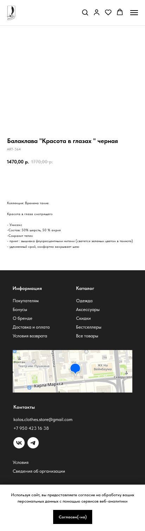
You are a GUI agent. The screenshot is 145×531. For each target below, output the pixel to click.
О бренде (22, 318)
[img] (33, 442)
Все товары (87, 335)
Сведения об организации (39, 471)
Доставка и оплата (31, 327)
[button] (85, 12)
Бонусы (20, 309)
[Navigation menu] (134, 12)
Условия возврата (30, 335)
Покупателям (26, 300)
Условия (21, 462)
